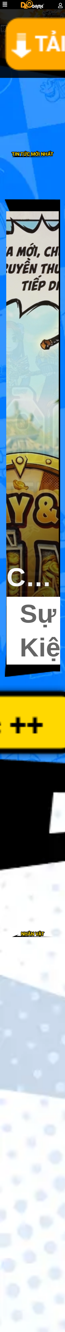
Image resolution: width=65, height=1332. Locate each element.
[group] (32, 438)
